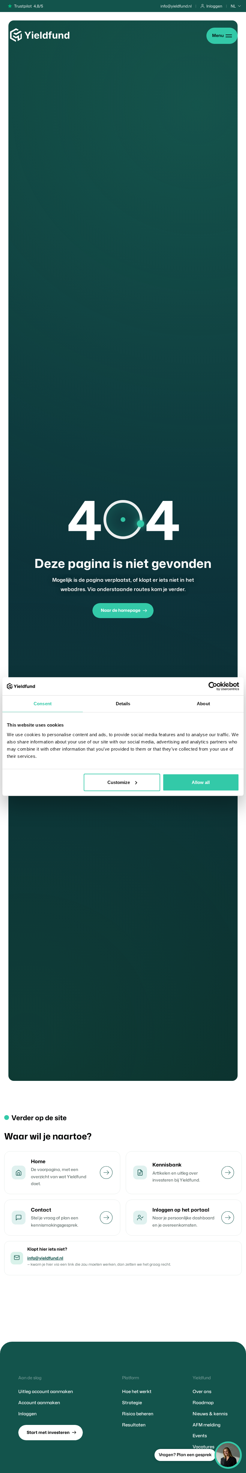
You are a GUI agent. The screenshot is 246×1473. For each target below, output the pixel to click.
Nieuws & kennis (210, 1414)
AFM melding (206, 1425)
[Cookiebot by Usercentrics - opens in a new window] (213, 686)
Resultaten (134, 1425)
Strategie (132, 1403)
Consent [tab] (43, 703)
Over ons (202, 1392)
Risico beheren (137, 1414)
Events (200, 1436)
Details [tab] (123, 703)
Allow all (201, 782)
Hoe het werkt (137, 1392)
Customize (118, 782)
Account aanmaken (39, 1403)
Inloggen (27, 1414)
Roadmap (203, 1403)
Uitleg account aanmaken (45, 1392)
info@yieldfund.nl (45, 1258)
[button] (236, 6)
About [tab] (203, 703)
